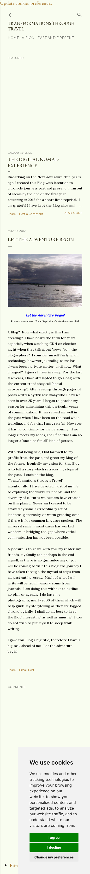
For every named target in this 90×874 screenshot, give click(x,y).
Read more (73, 213)
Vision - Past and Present (48, 38)
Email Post (26, 670)
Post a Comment (31, 214)
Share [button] (12, 214)
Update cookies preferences (26, 3)
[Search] (79, 13)
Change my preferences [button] (54, 857)
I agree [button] (54, 837)
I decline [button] (54, 847)
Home (13, 38)
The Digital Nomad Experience (33, 162)
